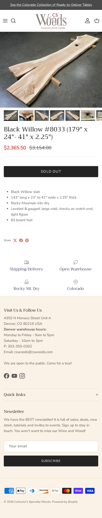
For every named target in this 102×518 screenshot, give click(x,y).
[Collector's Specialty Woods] (51, 20)
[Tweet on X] (15, 240)
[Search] (15, 21)
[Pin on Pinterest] (27, 240)
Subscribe (50, 461)
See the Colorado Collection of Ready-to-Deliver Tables (51, 5)
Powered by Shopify (65, 502)
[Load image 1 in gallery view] (51, 70)
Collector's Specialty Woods (32, 502)
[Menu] (5, 21)
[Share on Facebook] (21, 240)
